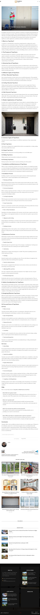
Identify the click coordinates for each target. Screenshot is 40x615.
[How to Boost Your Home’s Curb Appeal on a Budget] (24, 583)
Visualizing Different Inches (35, 613)
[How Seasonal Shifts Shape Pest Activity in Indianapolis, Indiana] (5, 557)
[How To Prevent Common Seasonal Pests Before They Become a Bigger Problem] (5, 532)
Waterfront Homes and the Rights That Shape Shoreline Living (21, 536)
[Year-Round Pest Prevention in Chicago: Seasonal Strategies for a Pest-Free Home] (5, 551)
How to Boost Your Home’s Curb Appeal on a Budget (32, 583)
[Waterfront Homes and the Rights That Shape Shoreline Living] (5, 538)
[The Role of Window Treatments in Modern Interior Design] (29, 485)
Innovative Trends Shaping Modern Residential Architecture (32, 578)
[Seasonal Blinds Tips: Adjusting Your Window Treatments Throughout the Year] (10, 485)
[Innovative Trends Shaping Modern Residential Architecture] (24, 578)
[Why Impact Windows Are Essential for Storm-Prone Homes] (10, 467)
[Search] (39, 1)
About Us (36, 612)
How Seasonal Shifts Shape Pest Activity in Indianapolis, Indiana (21, 555)
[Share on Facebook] (21, 438)
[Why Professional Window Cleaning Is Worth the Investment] (29, 467)
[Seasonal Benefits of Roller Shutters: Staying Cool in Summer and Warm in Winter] (10, 502)
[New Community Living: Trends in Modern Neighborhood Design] (24, 574)
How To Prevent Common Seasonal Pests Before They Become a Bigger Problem (23, 531)
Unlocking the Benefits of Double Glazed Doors (29, 509)
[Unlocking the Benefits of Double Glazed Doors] (29, 502)
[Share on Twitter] (22, 438)
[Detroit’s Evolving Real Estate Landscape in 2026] (5, 544)
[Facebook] (37, 1)
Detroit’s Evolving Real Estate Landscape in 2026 (18, 542)
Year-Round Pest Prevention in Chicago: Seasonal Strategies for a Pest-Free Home (23, 550)
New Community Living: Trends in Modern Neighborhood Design (32, 573)
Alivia (5, 28)
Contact (32, 612)
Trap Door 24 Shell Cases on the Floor (7, 434)
